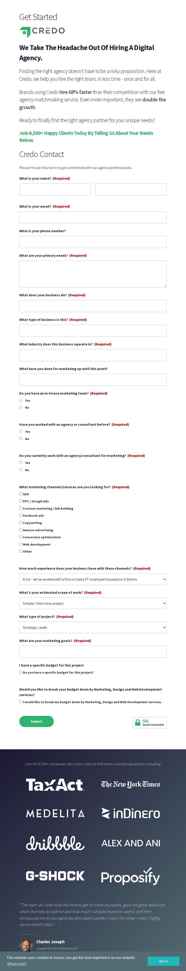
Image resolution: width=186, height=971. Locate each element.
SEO (26, 494)
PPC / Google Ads (36, 501)
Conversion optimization (42, 537)
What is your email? (44, 206)
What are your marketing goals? (55, 640)
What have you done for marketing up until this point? (63, 368)
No (27, 407)
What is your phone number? (42, 231)
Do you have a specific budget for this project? (58, 672)
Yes (27, 400)
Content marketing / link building (48, 508)
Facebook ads (33, 515)
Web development (37, 544)
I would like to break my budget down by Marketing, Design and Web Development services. (92, 702)
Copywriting (32, 523)
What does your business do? (52, 295)
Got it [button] (163, 961)
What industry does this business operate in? (65, 344)
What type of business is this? (53, 319)
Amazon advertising (38, 530)
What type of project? (46, 616)
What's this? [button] (17, 964)
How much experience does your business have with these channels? (85, 568)
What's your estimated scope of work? (60, 592)
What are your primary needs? (53, 255)
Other (27, 551)
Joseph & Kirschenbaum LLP (57, 948)
